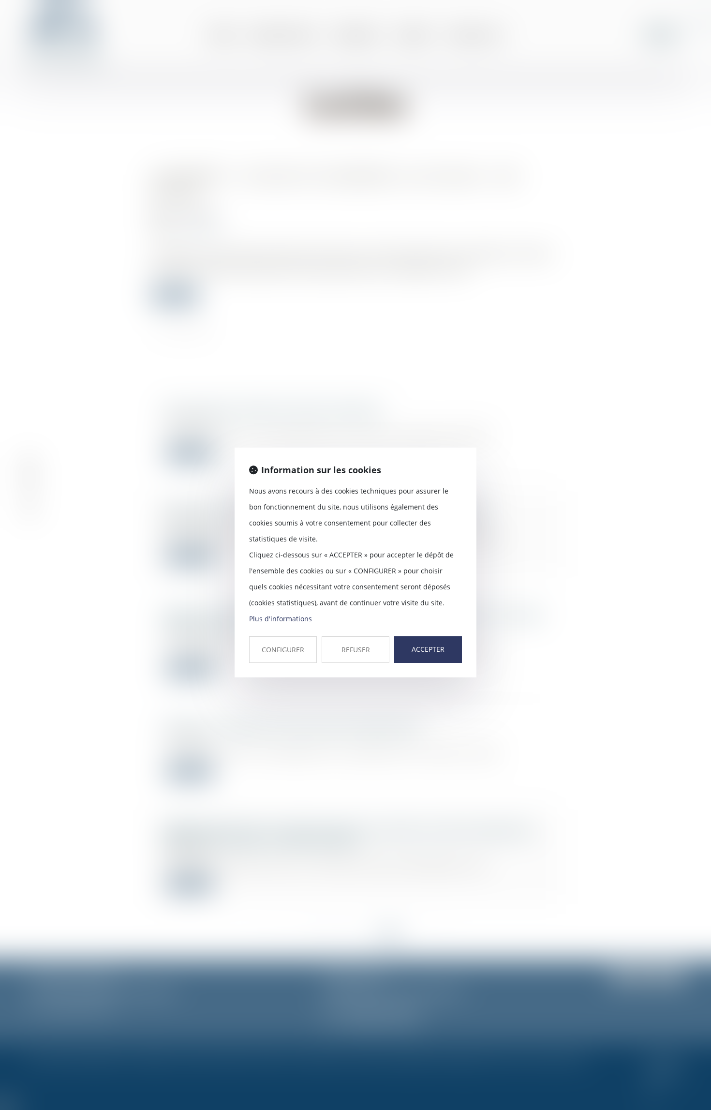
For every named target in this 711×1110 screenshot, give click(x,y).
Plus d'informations (280, 618)
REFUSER (355, 649)
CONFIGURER (283, 649)
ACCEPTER (428, 649)
